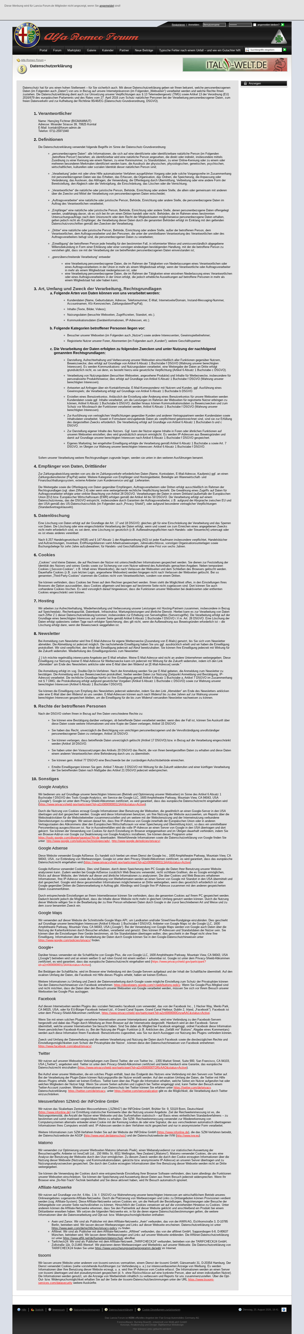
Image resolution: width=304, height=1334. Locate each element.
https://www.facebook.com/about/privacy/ (64, 1046)
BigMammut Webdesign (171, 1324)
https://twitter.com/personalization (136, 1091)
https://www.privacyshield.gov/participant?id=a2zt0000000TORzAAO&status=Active (132, 1067)
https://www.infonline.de (54, 1112)
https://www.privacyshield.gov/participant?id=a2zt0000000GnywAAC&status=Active (156, 1013)
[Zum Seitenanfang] (284, 1310)
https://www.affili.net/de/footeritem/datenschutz (93, 1238)
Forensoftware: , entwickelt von (152, 1322)
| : (186, 24)
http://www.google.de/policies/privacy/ (136, 841)
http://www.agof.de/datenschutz (105, 1135)
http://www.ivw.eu (188, 1135)
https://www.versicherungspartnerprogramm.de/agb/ (128, 1248)
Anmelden (193, 24)
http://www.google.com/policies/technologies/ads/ (78, 841)
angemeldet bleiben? (268, 24)
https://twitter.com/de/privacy (192, 1087)
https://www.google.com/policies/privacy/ (64, 940)
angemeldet (106, 5)
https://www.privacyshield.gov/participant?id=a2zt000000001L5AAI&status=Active (92, 804)
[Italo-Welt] (235, 64)
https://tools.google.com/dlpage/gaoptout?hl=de (68, 837)
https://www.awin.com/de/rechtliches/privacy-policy (84, 1228)
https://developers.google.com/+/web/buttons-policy (147, 985)
